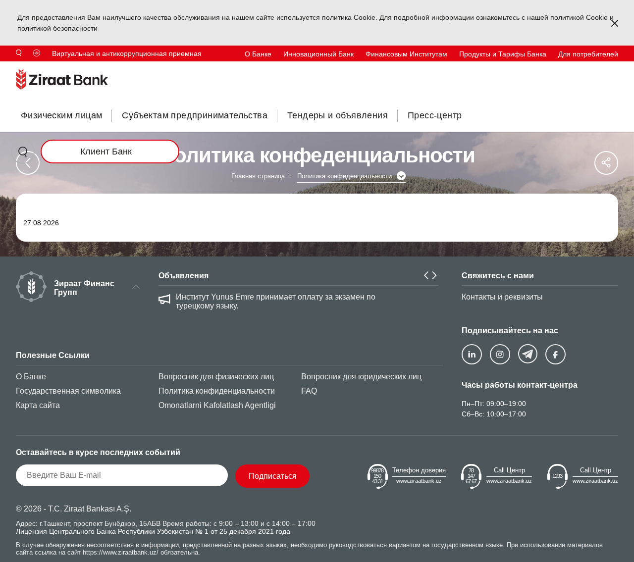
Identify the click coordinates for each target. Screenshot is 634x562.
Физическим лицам (61, 115)
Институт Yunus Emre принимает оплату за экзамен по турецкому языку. (275, 301)
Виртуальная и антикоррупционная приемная (127, 53)
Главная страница (258, 176)
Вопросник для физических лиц (216, 376)
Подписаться (273, 476)
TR (550, 70)
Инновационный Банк (318, 54)
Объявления (183, 275)
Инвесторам (461, 70)
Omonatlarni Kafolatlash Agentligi (217, 405)
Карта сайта (38, 405)
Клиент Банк (106, 151)
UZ (613, 70)
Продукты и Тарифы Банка (502, 54)
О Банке (258, 54)
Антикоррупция (405, 70)
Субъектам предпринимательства (194, 115)
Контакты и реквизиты (502, 297)
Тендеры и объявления (337, 115)
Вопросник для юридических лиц (361, 376)
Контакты (508, 70)
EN (581, 70)
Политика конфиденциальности (216, 391)
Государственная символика (68, 391)
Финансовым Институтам (406, 54)
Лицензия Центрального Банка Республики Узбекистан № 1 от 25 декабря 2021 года (153, 531)
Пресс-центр (435, 115)
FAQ (309, 391)
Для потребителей (588, 54)
